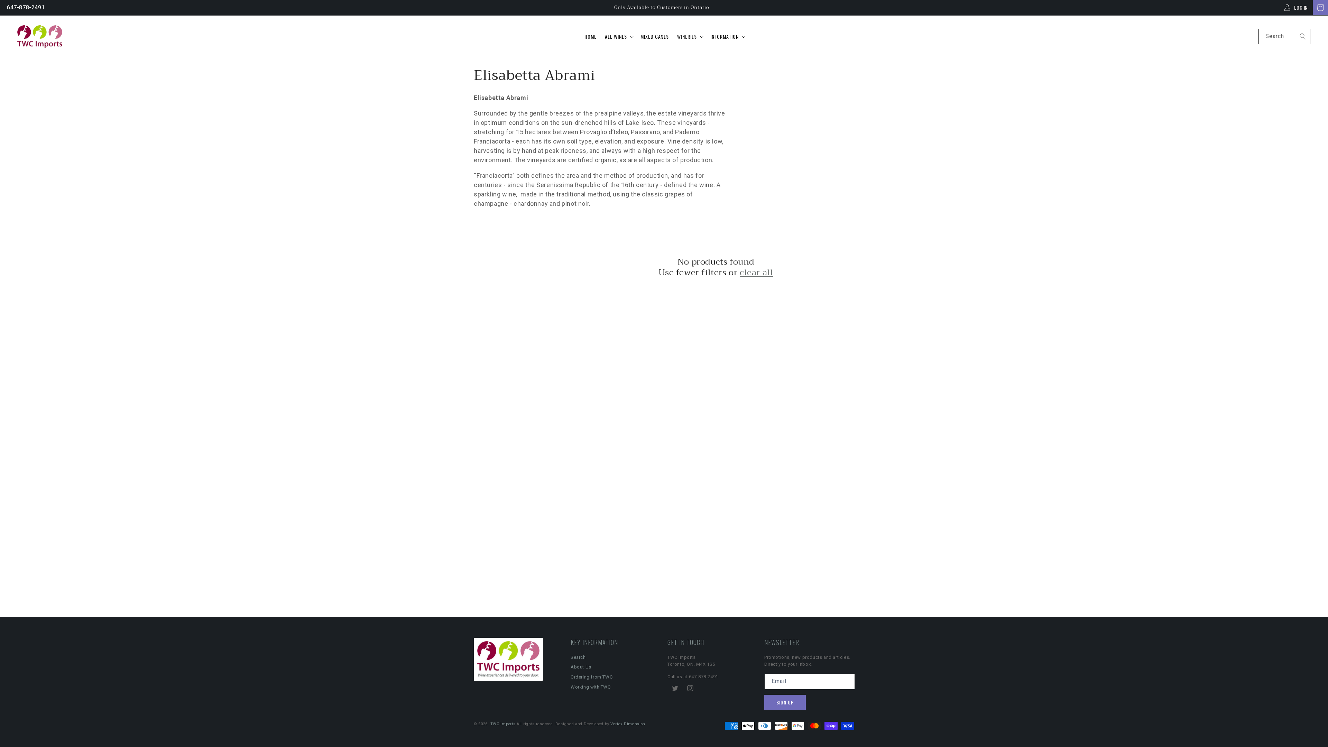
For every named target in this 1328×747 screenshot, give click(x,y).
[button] (618, 36)
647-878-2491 (26, 7)
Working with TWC (591, 687)
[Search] (1302, 36)
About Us (581, 667)
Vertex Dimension (627, 724)
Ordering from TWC (591, 677)
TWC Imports (503, 724)
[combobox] (1284, 36)
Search (578, 657)
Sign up (785, 702)
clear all (756, 272)
